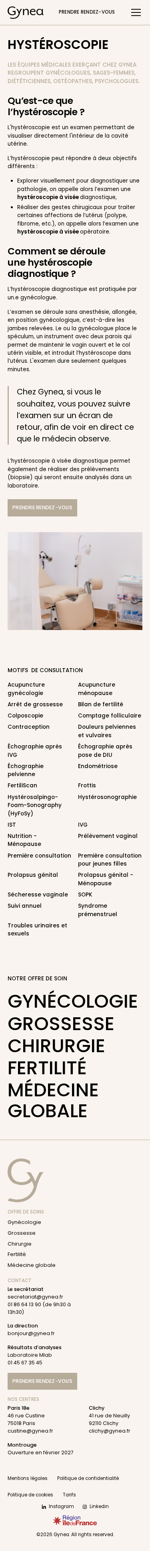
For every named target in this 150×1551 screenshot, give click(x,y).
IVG (83, 825)
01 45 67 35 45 (25, 1362)
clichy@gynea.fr (109, 1430)
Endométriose (98, 766)
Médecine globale (53, 1100)
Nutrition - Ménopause (24, 840)
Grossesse (61, 1023)
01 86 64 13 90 (24, 1304)
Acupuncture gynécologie (26, 689)
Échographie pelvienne (26, 770)
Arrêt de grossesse (35, 704)
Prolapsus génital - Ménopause (105, 879)
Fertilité (47, 1067)
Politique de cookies (30, 1495)
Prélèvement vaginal (108, 836)
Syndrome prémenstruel (97, 910)
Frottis (87, 785)
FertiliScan (22, 785)
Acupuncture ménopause (96, 689)
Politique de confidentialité (88, 1478)
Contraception (29, 727)
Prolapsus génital (33, 875)
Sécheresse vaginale (38, 894)
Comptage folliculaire (109, 716)
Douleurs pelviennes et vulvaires (107, 731)
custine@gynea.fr (30, 1430)
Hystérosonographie (107, 797)
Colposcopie (25, 716)
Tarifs (69, 1495)
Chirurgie (56, 1045)
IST (12, 825)
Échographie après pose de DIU (105, 750)
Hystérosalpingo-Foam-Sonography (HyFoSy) (35, 805)
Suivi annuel (25, 906)
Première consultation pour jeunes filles (110, 860)
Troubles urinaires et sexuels (37, 929)
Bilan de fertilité (100, 704)
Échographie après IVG (35, 750)
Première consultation (39, 856)
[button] (134, 12)
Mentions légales (28, 1478)
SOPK (85, 894)
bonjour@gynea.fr (31, 1333)
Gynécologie (73, 1001)
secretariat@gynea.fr (35, 1296)
